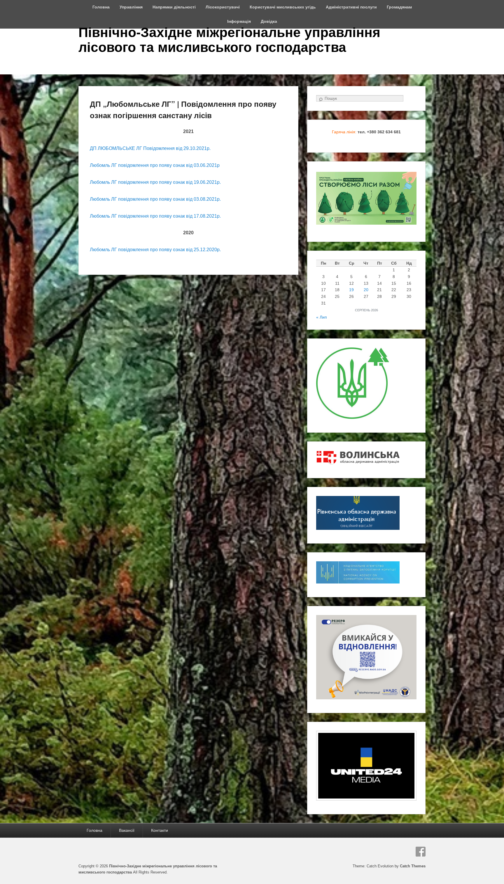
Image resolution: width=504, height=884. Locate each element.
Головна (101, 7)
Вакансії (126, 830)
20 (366, 289)
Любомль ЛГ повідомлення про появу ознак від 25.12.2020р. (155, 249)
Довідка (269, 21)
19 (351, 289)
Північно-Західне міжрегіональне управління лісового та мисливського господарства (229, 40)
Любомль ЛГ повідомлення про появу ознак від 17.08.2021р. (155, 216)
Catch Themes (413, 866)
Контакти (159, 830)
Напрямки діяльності (174, 7)
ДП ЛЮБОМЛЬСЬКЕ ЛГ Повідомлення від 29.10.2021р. (150, 148)
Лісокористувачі (223, 7)
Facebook (421, 852)
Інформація (239, 21)
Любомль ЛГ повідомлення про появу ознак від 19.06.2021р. (155, 182)
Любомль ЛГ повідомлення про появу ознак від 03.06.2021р (155, 165)
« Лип (321, 317)
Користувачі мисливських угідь (283, 7)
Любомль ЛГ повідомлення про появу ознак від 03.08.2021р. (155, 199)
